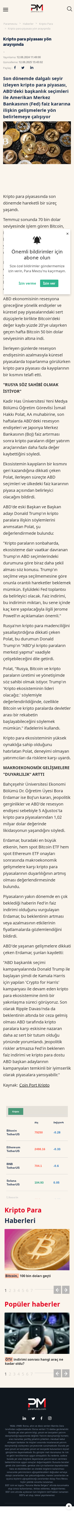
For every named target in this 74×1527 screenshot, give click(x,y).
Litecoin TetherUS (13, 1199)
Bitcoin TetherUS (13, 1132)
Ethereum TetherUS (13, 1149)
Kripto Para (46, 24)
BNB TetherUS (13, 1165)
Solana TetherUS (13, 1182)
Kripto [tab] (15, 1111)
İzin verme (27, 283)
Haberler (28, 24)
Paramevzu (10, 24)
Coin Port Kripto (34, 1085)
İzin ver (49, 283)
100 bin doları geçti (28, 1276)
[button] (57, 1290)
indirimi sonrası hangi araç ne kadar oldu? (34, 1361)
